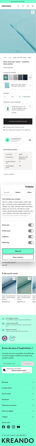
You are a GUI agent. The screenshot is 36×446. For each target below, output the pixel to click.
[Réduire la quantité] (5, 96)
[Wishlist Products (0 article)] (23, 6)
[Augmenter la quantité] (19, 96)
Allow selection (18, 257)
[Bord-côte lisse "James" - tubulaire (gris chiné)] (15, 77)
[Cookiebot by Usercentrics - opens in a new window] (25, 187)
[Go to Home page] (6, 6)
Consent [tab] (6, 192)
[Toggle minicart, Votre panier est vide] (28, 6)
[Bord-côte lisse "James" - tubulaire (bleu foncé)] (25, 77)
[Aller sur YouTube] (18, 426)
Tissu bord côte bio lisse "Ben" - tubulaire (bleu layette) (9, 297)
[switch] (31, 230)
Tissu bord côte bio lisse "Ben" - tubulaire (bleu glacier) (24, 297)
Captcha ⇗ (27, 372)
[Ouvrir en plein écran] (18, 31)
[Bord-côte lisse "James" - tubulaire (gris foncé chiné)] (20, 77)
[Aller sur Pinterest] (8, 426)
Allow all (18, 251)
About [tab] (29, 192)
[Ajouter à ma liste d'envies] (32, 12)
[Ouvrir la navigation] (32, 6)
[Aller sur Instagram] (13, 426)
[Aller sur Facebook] (3, 426)
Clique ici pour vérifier (19, 370)
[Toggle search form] (18, 6)
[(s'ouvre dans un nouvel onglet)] (4, 338)
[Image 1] (17, 51)
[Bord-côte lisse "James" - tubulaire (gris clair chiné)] (10, 77)
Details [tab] (18, 192)
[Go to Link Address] (18, 1)
